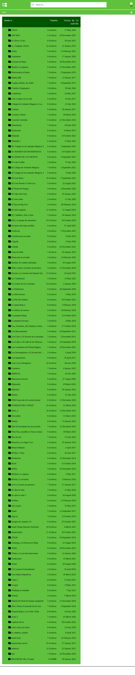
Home (4, 12)
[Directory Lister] (4, 4)
